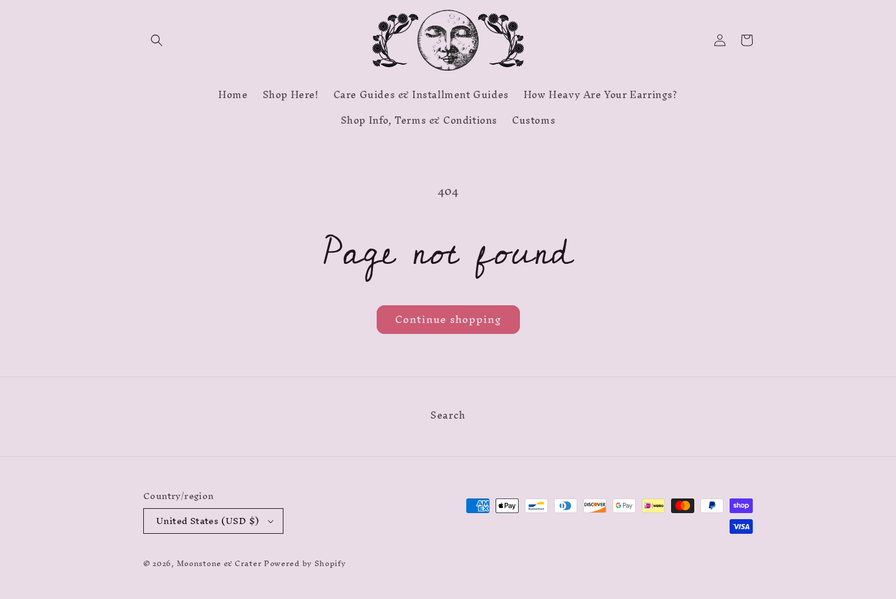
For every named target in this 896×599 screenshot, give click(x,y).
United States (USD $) (207, 521)
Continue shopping (448, 319)
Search (448, 417)
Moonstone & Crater (219, 563)
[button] (156, 40)
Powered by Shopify (305, 563)
